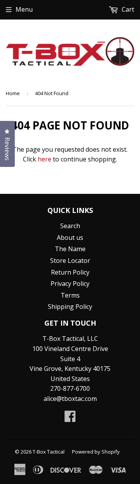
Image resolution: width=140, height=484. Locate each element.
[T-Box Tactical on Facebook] (70, 418)
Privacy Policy (70, 283)
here (44, 159)
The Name (70, 249)
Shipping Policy (70, 306)
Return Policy (70, 272)
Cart (127, 9)
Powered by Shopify (96, 451)
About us (70, 237)
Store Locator (70, 260)
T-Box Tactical (49, 451)
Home (13, 93)
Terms (70, 295)
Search (70, 226)
